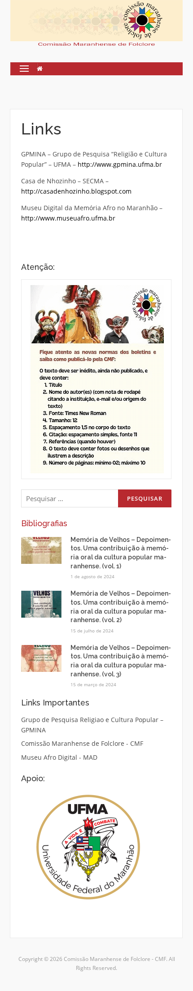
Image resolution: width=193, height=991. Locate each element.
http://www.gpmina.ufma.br (120, 164)
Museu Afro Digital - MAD (59, 757)
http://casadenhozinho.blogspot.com (76, 191)
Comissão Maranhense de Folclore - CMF (82, 743)
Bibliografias (44, 523)
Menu (20, 68)
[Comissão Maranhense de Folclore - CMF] (96, 22)
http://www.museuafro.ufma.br (69, 218)
